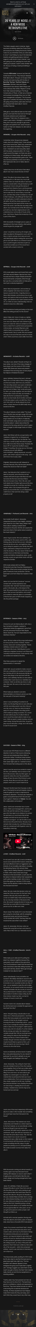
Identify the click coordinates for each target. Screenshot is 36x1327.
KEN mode (18, 31)
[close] (34, 4)
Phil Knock (20, 38)
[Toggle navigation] (27, 13)
